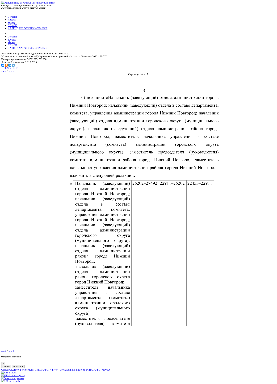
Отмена (6, 366)
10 (4, 68)
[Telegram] (13, 65)
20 (7, 68)
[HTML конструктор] (13, 375)
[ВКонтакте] (2, 65)
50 (11, 68)
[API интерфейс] (10, 381)
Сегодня (12, 16)
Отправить (18, 366)
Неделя (12, 19)
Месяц (11, 22)
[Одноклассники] (6, 65)
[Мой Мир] (9, 65)
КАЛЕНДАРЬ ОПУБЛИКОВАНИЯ (27, 28)
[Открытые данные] (12, 378)
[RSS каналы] (9, 372)
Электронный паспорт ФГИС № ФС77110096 (85, 369)
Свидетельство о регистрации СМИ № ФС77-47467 (29, 369)
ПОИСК (12, 25)
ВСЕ (15, 68)
